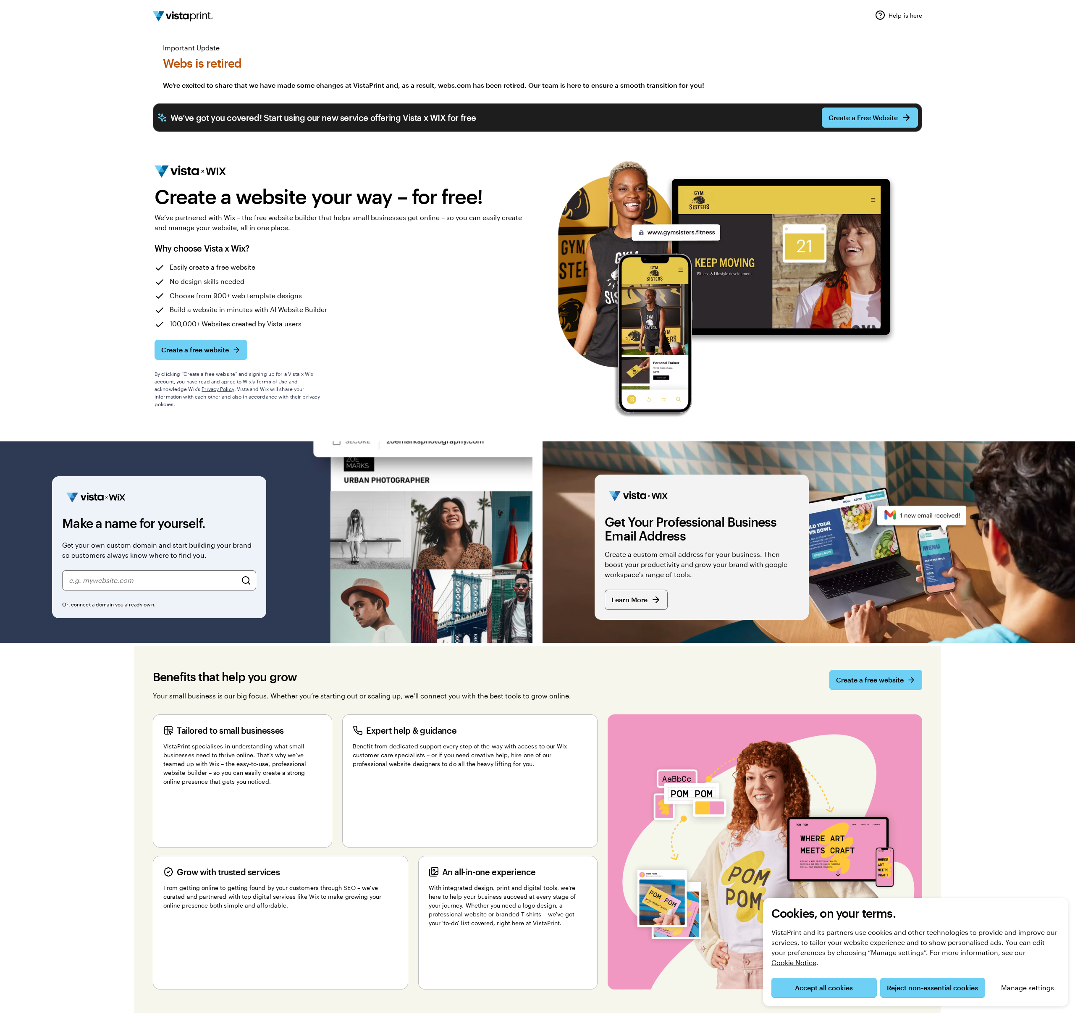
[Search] (246, 580)
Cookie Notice (793, 962)
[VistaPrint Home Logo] (183, 16)
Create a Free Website (863, 117)
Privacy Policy (218, 389)
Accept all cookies (824, 988)
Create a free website (195, 350)
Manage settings (1027, 988)
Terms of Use (271, 381)
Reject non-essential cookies (932, 988)
